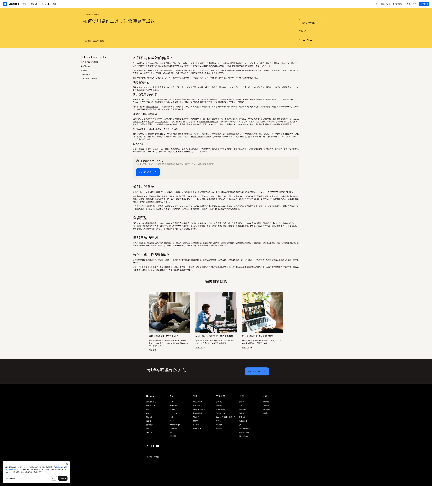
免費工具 (149, 432)
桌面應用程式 (151, 402)
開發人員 (242, 417)
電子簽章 (196, 425)
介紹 (240, 425)
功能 (147, 413)
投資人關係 (266, 409)
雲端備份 (196, 417)
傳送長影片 (197, 405)
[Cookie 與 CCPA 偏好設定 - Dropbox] (36, 472)
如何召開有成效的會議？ (89, 62)
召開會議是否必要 (149, 109)
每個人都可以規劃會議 (89, 79)
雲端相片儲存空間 (199, 409)
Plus (171, 402)
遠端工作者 (191, 192)
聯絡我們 (219, 405)
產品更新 (172, 436)
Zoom (150, 121)
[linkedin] (307, 40)
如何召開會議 (85, 66)
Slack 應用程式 (161, 121)
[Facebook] (152, 446)
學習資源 (219, 428)
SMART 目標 (196, 136)
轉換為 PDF (197, 428)
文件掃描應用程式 (237, 223)
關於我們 (266, 402)
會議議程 (154, 90)
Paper (247, 136)
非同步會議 (178, 109)
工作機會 (266, 405)
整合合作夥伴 (244, 432)
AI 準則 (218, 421)
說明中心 (219, 402)
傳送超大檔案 (197, 402)
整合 (147, 409)
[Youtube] (157, 446)
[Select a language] (376, 4)
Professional (174, 405)
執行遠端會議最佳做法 (209, 121)
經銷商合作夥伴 (244, 428)
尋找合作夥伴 (244, 436)
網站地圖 (219, 425)
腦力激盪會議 (233, 134)
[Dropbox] (12, 4)
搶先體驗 (149, 425)
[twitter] (300, 40)
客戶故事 (242, 409)
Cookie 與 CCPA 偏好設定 (225, 417)
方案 (171, 432)
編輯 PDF (196, 421)
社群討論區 (243, 421)
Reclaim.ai (173, 428)
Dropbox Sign (174, 425)
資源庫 (241, 413)
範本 (147, 428)
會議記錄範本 (221, 209)
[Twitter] (147, 446)
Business (172, 409)
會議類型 (84, 70)
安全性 (148, 421)
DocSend (173, 421)
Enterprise (173, 413)
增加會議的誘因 (86, 74)
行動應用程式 (151, 405)
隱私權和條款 (220, 409)
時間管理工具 (152, 106)
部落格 (241, 402)
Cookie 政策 (220, 413)
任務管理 (145, 102)
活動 (240, 405)
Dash (171, 417)
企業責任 (266, 413)
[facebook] (304, 40)
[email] (311, 40)
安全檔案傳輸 (197, 413)
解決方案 (149, 417)
